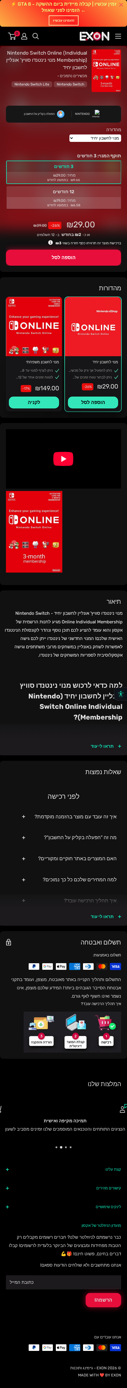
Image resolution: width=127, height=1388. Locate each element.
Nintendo (82, 114)
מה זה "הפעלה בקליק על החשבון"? (80, 837)
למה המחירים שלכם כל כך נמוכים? (80, 879)
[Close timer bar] (121, 4)
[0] (12, 36)
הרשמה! (103, 1300)
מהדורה (113, 129)
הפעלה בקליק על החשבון (39, 114)
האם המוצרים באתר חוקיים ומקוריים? (77, 858)
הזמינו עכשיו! (63, 20)
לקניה (34, 402)
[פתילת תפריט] (118, 36)
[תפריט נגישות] (120, 694)
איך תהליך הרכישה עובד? (90, 901)
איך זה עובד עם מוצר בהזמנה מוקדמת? (76, 817)
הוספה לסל (64, 257)
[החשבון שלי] (24, 36)
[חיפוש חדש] (35, 36)
